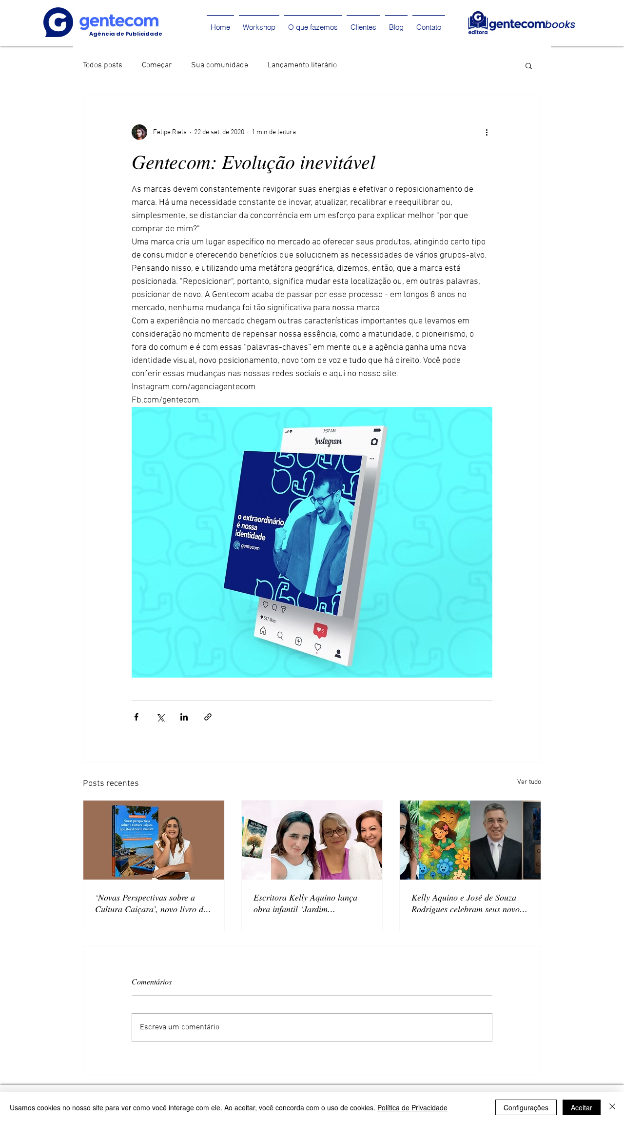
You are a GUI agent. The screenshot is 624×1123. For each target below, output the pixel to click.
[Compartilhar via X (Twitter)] (160, 717)
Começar (157, 65)
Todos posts (102, 65)
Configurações (526, 1107)
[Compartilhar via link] (208, 717)
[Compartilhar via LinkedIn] (184, 717)
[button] (528, 65)
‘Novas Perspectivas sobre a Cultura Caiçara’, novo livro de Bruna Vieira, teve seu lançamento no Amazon (151, 903)
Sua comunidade (219, 65)
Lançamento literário (302, 65)
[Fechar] (612, 1107)
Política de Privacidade (412, 1107)
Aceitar (581, 1107)
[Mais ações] (486, 132)
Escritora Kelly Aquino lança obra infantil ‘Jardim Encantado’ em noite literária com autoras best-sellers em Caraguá (306, 903)
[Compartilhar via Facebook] (136, 717)
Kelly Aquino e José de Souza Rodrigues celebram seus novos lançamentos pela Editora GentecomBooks (467, 903)
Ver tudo (529, 782)
